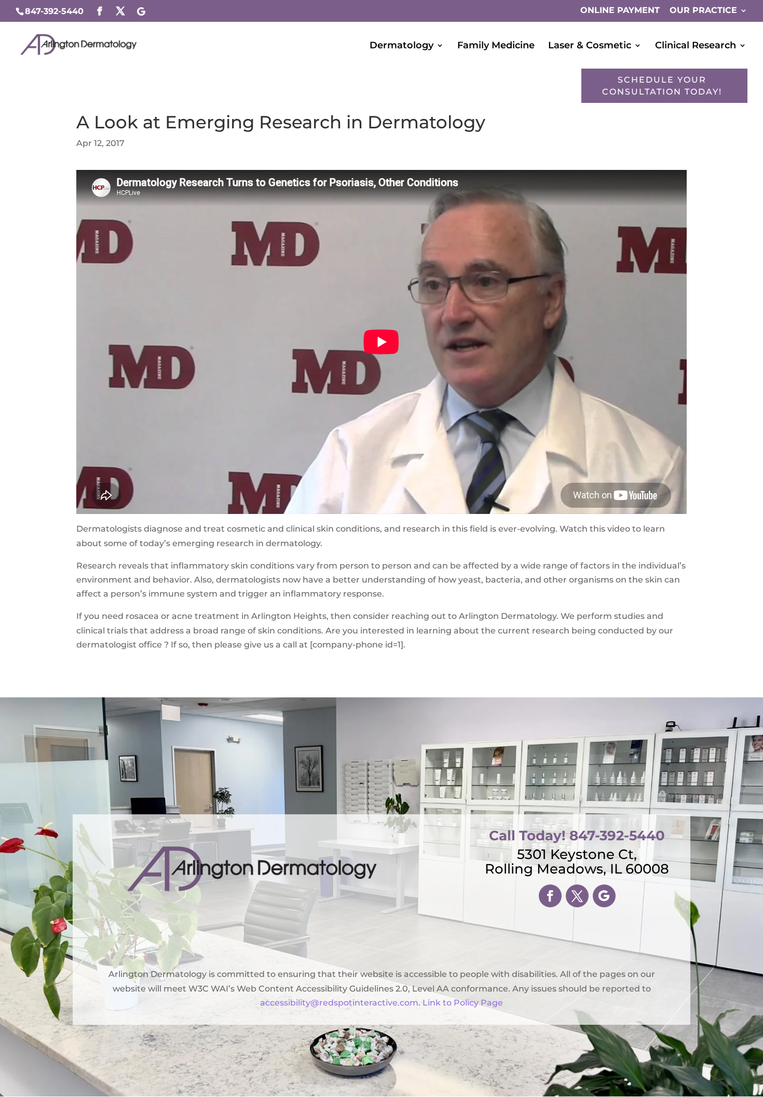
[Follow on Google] (604, 895)
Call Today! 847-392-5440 (577, 835)
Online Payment (620, 10)
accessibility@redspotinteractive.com (339, 1003)
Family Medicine (496, 46)
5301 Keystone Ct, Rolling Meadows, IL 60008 (577, 861)
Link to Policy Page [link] (463, 1003)
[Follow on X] (577, 895)
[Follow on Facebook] (550, 895)
